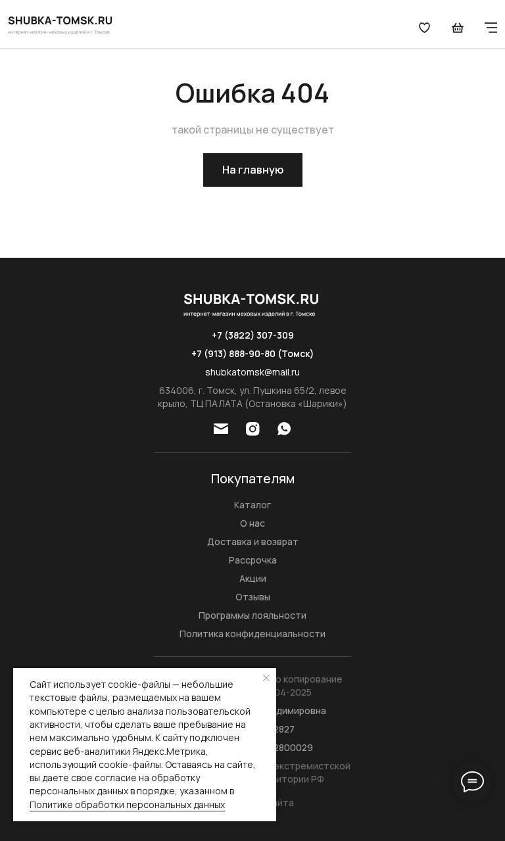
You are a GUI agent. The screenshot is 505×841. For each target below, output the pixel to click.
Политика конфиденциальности (252, 633)
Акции (252, 578)
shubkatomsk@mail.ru (252, 372)
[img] (61, 24)
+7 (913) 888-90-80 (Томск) (252, 353)
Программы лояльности (252, 615)
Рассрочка (253, 560)
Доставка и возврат (253, 541)
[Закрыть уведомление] (266, 678)
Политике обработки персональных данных (127, 804)
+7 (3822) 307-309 (253, 335)
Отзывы (252, 596)
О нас (252, 523)
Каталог (252, 504)
